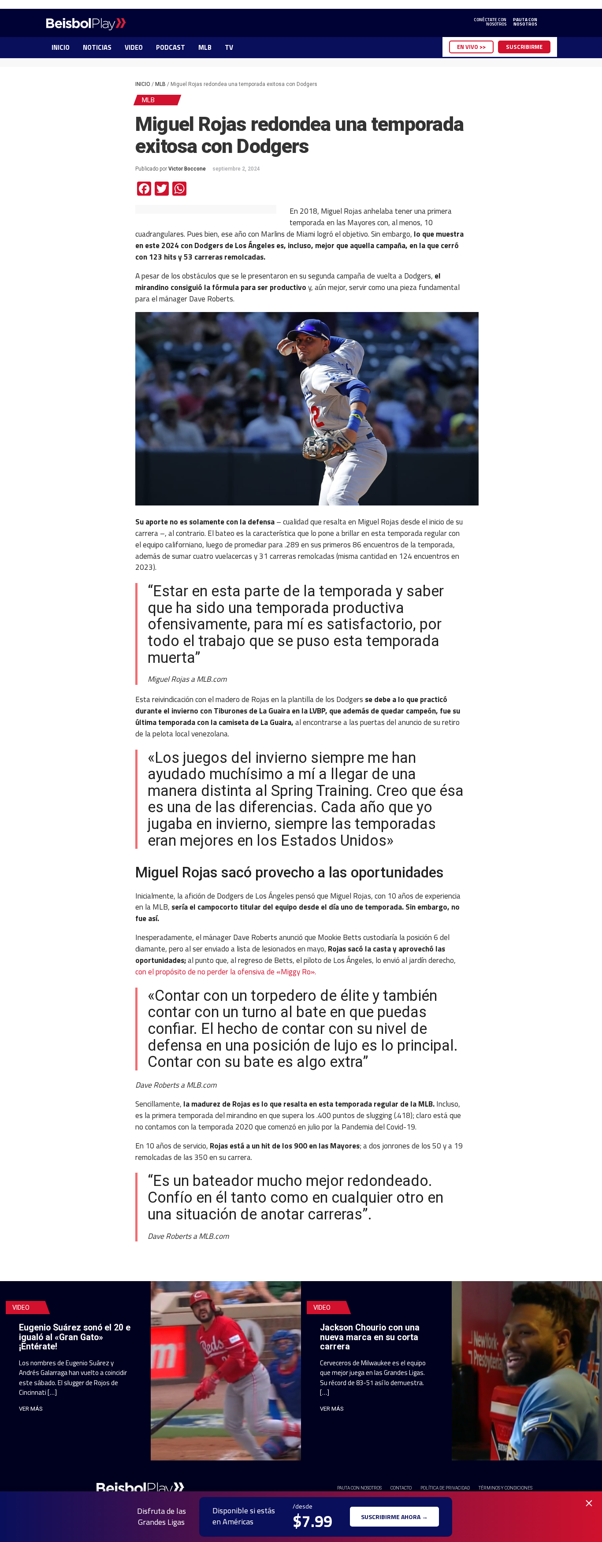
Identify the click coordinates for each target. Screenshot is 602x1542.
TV (229, 47)
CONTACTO (401, 1488)
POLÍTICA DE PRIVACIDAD (445, 1488)
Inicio (142, 84)
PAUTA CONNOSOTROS (525, 22)
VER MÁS (31, 1408)
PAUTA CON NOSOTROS (359, 1488)
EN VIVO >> (471, 46)
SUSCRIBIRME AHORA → (394, 1516)
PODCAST (170, 47)
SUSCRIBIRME (524, 46)
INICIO (61, 47)
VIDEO (134, 47)
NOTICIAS (97, 47)
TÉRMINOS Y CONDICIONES (505, 1488)
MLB (205, 47)
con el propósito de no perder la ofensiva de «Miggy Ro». (226, 971)
